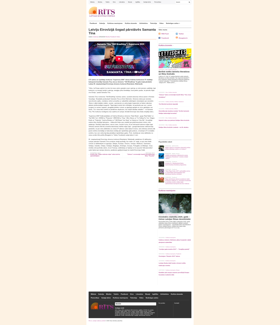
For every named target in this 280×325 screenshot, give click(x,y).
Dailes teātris (123, 311)
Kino (114, 2)
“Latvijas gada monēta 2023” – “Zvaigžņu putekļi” (174, 249)
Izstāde (151, 310)
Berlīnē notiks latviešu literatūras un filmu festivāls (174, 73)
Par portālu (161, 303)
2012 (116, 310)
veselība (133, 312)
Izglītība (137, 2)
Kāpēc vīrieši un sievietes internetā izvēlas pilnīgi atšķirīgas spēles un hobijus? (177, 148)
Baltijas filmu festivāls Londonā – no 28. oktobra (173, 127)
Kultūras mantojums (114, 23)
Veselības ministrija (120, 312)
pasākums (118, 315)
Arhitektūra (143, 23)
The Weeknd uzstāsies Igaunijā (168, 104)
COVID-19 (146, 310)
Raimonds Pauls (148, 314)
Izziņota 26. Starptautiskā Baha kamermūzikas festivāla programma (175, 164)
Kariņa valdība (139, 312)
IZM (131, 310)
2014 (129, 311)
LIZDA (149, 311)
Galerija (102, 23)
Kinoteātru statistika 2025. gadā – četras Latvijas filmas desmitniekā (174, 218)
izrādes (142, 314)
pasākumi (127, 310)
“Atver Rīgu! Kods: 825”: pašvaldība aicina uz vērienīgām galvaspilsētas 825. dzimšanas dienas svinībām (177, 172)
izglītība (141, 310)
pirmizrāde (122, 314)
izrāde (122, 315)
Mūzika (100, 2)
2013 (122, 310)
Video (161, 23)
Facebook (165, 38)
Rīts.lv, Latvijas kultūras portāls (97, 320)
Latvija (133, 311)
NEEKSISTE (175, 145)
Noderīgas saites (172, 23)
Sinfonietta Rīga (129, 315)
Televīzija (153, 23)
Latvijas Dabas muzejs (141, 311)
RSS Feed (165, 34)
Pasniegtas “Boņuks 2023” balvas (169, 256)
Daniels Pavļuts (135, 314)
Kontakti (176, 303)
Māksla (92, 2)
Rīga (119, 310)
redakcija (95, 37)
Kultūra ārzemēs (131, 23)
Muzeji (130, 2)
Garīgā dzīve (147, 2)
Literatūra (122, 2)
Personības (157, 2)
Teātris (107, 2)
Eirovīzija (127, 314)
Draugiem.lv (183, 38)
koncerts (135, 310)
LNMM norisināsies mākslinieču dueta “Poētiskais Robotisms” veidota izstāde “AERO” (176, 157)
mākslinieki (147, 312)
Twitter (181, 34)
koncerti (128, 312)
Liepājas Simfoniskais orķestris (142, 315)
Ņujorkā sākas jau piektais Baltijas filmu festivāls (174, 120)
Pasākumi (93, 23)
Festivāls (117, 311)
